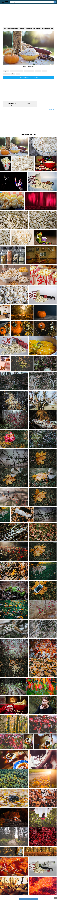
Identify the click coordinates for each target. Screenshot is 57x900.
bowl (18, 73)
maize (26, 71)
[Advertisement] (28, 15)
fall (17, 71)
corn (21, 71)
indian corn (6, 73)
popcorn (6, 71)
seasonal (44, 71)
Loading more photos (28, 898)
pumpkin (38, 71)
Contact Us (51, 109)
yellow (13, 73)
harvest (31, 71)
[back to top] (55, 898)
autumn (12, 71)
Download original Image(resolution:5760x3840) (28, 77)
